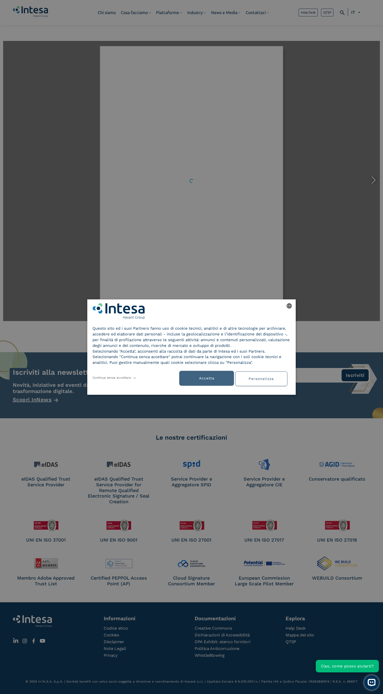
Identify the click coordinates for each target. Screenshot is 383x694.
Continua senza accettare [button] (111, 377)
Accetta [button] (206, 378)
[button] (263, 378)
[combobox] (289, 305)
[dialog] (191, 347)
